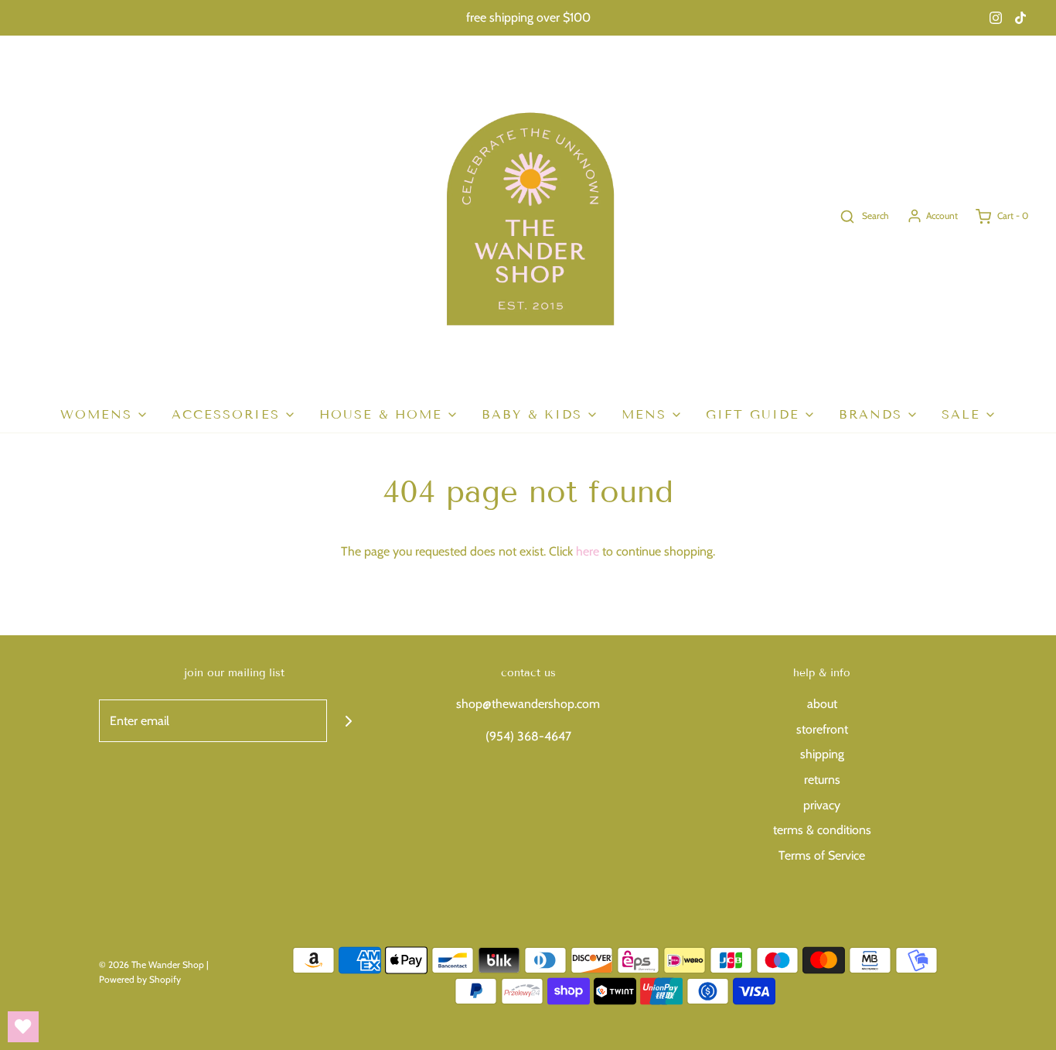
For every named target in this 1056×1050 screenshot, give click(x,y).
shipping (822, 754)
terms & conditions (822, 830)
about (822, 703)
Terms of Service (821, 855)
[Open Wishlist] (23, 1026)
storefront (822, 729)
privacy (821, 805)
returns (822, 779)
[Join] (348, 720)
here (587, 551)
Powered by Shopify (140, 979)
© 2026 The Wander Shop (152, 964)
